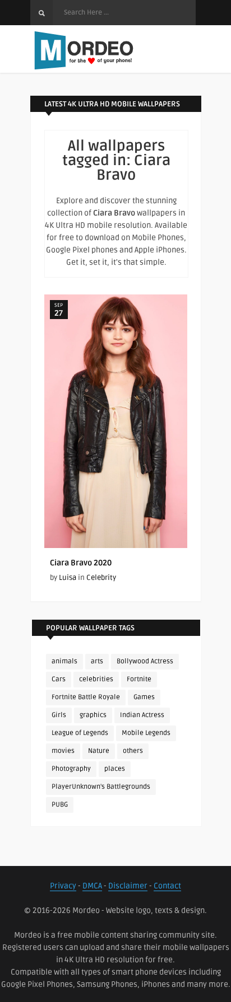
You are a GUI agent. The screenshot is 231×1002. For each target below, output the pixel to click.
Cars (59, 679)
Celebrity (101, 577)
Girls (59, 715)
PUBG (60, 804)
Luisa (67, 577)
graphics (93, 715)
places (114, 769)
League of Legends (80, 733)
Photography (71, 769)
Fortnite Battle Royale (86, 697)
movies (63, 751)
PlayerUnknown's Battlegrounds (101, 787)
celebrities (96, 679)
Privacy (63, 886)
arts (97, 661)
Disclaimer (127, 886)
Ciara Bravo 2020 (81, 563)
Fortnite (139, 679)
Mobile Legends (146, 733)
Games (144, 697)
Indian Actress (142, 715)
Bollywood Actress (145, 661)
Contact (167, 886)
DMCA (92, 886)
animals (64, 661)
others (133, 751)
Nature (98, 751)
